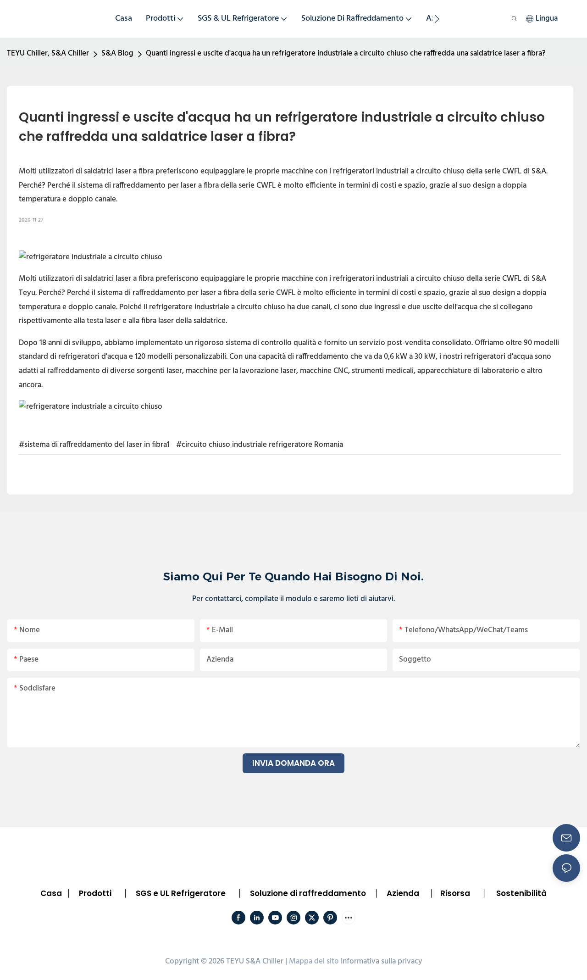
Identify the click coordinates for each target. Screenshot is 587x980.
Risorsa (455, 893)
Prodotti (95, 893)
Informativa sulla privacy (381, 961)
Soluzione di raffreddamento (308, 893)
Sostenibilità (521, 893)
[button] (436, 19)
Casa (51, 893)
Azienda (403, 893)
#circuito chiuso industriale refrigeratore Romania (259, 445)
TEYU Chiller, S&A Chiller (48, 53)
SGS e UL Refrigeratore (181, 893)
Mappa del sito (314, 961)
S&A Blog (117, 53)
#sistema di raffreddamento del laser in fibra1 (94, 445)
